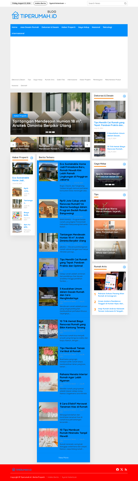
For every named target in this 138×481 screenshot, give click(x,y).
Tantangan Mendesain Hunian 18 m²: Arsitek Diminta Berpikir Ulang (47, 123)
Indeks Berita (53, 477)
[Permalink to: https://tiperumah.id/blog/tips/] (124, 195)
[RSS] (126, 469)
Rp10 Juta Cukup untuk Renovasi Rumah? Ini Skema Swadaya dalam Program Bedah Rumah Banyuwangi (28, 189)
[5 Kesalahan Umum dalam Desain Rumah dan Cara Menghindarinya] (70, 313)
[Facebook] (117, 469)
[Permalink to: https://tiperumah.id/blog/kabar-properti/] (31, 157)
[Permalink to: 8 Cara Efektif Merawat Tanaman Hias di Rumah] (48, 411)
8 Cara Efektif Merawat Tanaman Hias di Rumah (73, 405)
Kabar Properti (20, 115)
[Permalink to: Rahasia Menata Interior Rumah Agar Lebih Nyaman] (48, 382)
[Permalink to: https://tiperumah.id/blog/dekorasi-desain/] (124, 96)
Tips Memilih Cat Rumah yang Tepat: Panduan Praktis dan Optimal (49, 147)
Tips (61, 269)
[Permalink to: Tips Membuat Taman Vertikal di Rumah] (48, 356)
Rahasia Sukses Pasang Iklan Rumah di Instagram (111, 294)
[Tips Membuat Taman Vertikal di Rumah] (66, 367)
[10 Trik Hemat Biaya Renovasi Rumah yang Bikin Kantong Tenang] (79, 340)
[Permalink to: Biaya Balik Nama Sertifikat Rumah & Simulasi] (17, 215)
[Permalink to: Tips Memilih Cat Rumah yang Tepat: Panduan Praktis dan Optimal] (48, 267)
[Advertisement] (69, 56)
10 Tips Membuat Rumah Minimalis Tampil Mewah (73, 433)
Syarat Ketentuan (69, 477)
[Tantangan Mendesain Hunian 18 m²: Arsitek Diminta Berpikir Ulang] (74, 252)
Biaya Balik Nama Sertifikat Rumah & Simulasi (28, 213)
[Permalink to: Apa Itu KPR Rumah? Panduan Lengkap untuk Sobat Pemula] (17, 228)
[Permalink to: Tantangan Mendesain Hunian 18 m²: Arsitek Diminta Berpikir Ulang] (17, 203)
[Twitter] (121, 469)
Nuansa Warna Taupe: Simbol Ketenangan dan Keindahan (108, 175)
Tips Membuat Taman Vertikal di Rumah (72, 350)
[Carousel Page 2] (50, 132)
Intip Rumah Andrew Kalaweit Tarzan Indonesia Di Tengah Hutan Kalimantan (111, 310)
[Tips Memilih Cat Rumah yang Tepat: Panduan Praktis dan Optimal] (67, 281)
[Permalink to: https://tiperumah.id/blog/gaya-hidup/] (124, 164)
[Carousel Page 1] (47, 132)
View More (63, 457)
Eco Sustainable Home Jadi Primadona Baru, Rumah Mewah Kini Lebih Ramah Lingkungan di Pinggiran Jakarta (22, 179)
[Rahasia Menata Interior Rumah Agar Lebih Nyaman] (60, 396)
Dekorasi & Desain (69, 269)
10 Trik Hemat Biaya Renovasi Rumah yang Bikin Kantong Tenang (73, 324)
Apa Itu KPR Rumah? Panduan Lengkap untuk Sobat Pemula (28, 225)
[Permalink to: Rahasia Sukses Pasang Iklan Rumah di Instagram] (110, 281)
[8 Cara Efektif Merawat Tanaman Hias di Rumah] (69, 422)
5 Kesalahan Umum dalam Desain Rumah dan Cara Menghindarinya (76, 147)
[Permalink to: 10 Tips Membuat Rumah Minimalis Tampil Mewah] (48, 437)
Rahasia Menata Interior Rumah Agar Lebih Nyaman (74, 377)
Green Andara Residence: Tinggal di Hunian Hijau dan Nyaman (110, 302)
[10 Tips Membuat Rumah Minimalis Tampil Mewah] (83, 449)
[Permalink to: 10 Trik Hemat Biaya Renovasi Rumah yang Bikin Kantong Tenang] (48, 329)
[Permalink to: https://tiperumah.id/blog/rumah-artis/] (124, 267)
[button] (125, 3)
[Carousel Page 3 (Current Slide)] (53, 132)
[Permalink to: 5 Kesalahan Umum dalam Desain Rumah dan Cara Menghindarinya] (48, 296)
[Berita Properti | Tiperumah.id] (34, 15)
